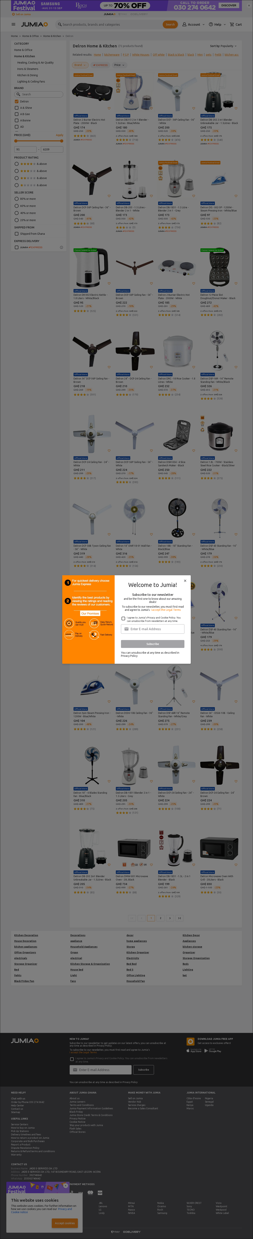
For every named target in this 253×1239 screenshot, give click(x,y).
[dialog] (126, 619)
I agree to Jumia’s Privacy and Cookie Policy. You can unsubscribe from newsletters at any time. (154, 619)
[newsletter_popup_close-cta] (185, 581)
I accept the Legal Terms (166, 609)
